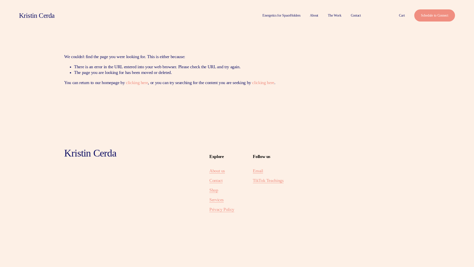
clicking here (137, 82)
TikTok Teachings (268, 180)
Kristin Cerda (37, 15)
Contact (356, 15)
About (314, 15)
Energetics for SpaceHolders (281, 15)
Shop (213, 190)
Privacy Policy (221, 209)
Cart (402, 15)
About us (217, 170)
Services (216, 199)
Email (258, 170)
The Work (334, 15)
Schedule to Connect (434, 15)
